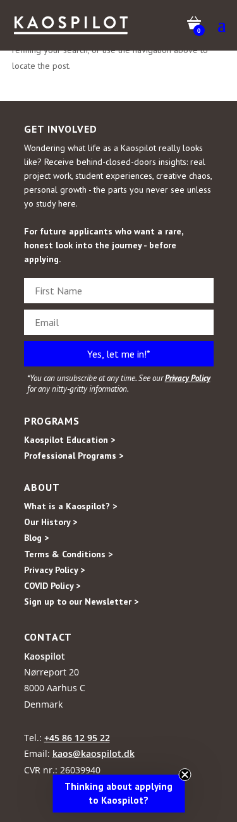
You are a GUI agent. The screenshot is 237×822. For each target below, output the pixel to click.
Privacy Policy (187, 378)
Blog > (36, 537)
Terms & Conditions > (68, 554)
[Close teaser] (184, 774)
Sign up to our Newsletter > (81, 601)
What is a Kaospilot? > (70, 506)
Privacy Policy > (54, 570)
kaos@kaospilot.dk (93, 753)
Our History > (50, 522)
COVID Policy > (52, 585)
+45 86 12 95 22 (77, 738)
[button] (118, 794)
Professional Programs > (73, 455)
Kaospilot (44, 656)
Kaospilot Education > (69, 439)
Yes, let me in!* (118, 354)
